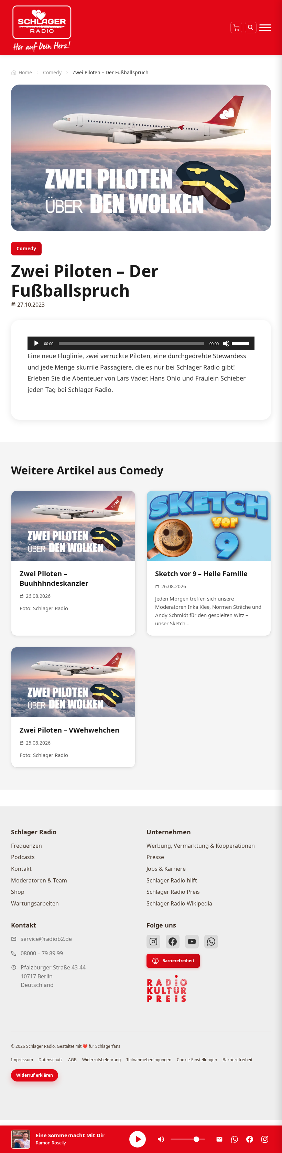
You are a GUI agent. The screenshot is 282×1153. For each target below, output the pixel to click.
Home (25, 72)
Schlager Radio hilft (172, 880)
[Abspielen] (137, 1139)
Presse (155, 857)
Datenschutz (51, 1060)
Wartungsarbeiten (35, 903)
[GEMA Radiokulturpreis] (167, 989)
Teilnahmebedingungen (148, 1060)
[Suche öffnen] (251, 27)
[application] (141, 343)
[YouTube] (192, 941)
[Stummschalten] (226, 343)
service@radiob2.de (46, 939)
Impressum (22, 1060)
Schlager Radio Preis (173, 892)
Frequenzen (26, 845)
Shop (17, 892)
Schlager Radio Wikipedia (179, 903)
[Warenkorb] (236, 27)
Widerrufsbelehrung (101, 1060)
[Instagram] (153, 941)
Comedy (52, 72)
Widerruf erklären (34, 1075)
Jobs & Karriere (166, 868)
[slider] (241, 343)
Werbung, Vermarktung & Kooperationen (201, 845)
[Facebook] (173, 941)
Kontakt (21, 868)
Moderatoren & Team (39, 880)
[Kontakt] (219, 1139)
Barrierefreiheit (178, 961)
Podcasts (23, 857)
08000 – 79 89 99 (42, 953)
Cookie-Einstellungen (197, 1060)
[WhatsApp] (211, 941)
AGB (72, 1060)
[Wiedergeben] (36, 343)
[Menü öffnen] (265, 27)
